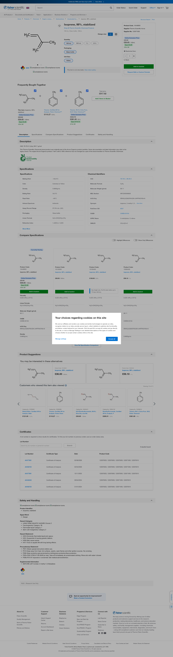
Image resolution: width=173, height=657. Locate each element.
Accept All (111, 339)
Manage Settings (60, 339)
